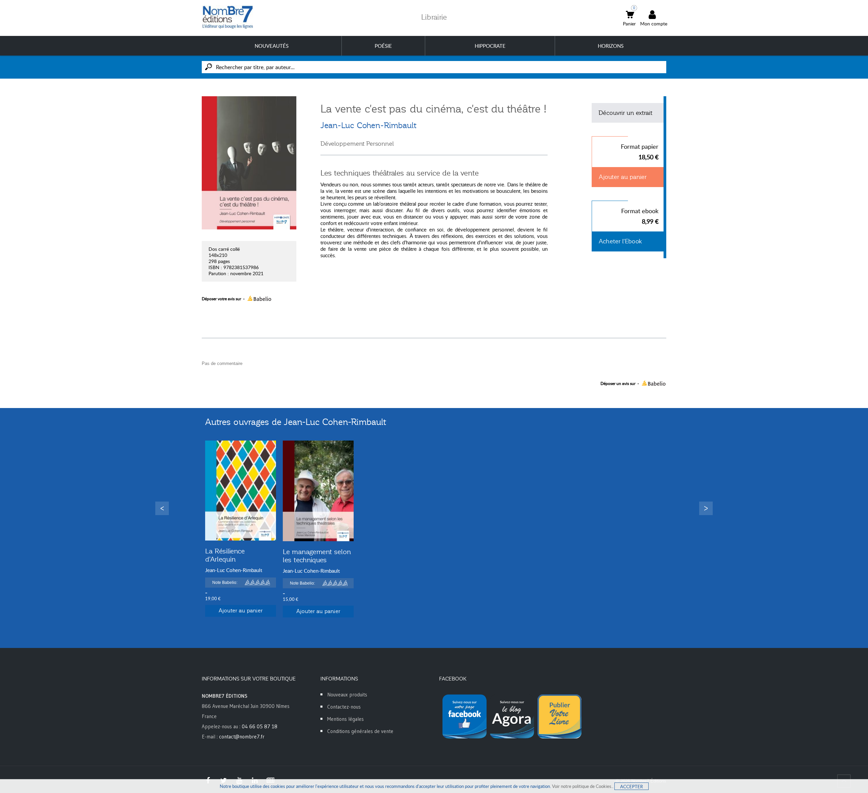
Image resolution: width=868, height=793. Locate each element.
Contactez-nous (344, 707)
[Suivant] (706, 508)
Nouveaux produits (347, 694)
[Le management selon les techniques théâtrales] (318, 491)
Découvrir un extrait (625, 112)
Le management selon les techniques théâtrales (317, 560)
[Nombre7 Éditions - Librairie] (228, 17)
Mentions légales (345, 719)
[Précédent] (162, 508)
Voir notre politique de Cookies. (582, 786)
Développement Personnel (357, 143)
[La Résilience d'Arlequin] (240, 491)
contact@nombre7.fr (241, 736)
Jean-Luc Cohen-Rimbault (368, 125)
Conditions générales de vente (360, 731)
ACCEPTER (631, 787)
